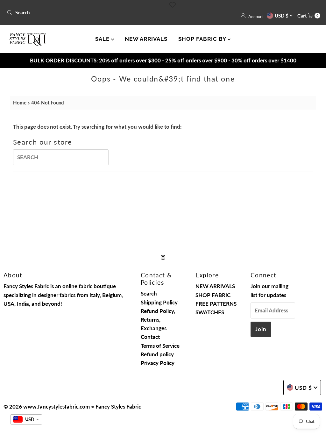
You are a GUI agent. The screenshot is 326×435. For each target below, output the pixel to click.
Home (19, 102)
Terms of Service (160, 345)
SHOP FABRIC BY (203, 39)
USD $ (282, 15)
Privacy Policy (157, 363)
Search (149, 293)
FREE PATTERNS (216, 303)
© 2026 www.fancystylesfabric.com (47, 406)
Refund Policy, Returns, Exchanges (158, 320)
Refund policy (157, 354)
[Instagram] (163, 257)
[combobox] (82, 12)
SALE (103, 39)
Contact (150, 336)
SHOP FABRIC (212, 295)
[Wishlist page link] (172, 5)
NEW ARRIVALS (146, 39)
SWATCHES (209, 312)
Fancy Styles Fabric (118, 406)
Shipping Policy (159, 302)
